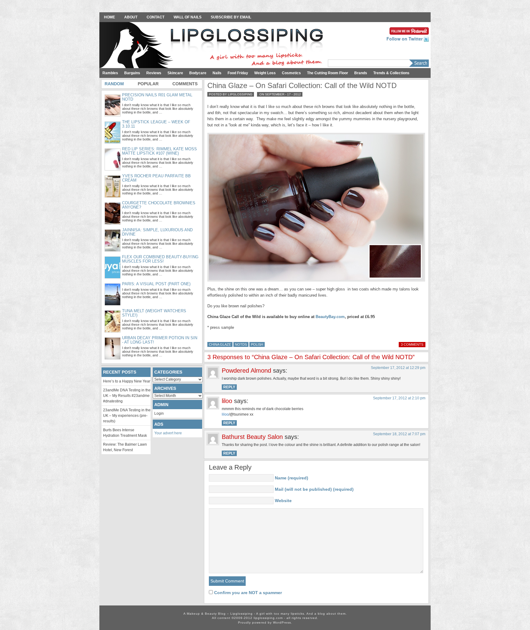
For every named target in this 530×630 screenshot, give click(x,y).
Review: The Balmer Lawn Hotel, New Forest (125, 447)
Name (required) (291, 477)
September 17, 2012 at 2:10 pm (399, 398)
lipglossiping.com (268, 618)
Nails (217, 73)
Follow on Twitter (405, 39)
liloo (225, 414)
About (130, 17)
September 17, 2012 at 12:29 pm (398, 368)
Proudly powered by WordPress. (265, 622)
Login (159, 413)
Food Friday (238, 73)
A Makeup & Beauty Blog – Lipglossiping (212, 45)
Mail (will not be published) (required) (314, 489)
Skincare (175, 73)
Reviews (153, 73)
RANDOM (114, 83)
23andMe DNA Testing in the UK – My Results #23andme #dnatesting (127, 395)
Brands (360, 73)
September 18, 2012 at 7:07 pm (399, 434)
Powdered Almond (246, 370)
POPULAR (148, 83)
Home (109, 17)
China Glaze (220, 344)
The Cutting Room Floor (327, 73)
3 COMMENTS (412, 344)
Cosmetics (291, 73)
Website (283, 500)
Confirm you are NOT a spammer (247, 592)
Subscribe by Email (231, 17)
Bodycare (197, 73)
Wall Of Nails (188, 17)
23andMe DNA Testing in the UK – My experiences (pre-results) (127, 415)
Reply (229, 387)
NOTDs (241, 344)
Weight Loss (265, 73)
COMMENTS (185, 83)
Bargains (132, 73)
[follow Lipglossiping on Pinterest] (409, 30)
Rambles (110, 73)
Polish (257, 344)
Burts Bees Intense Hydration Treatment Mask (125, 433)
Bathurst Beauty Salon (252, 436)
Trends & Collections (391, 73)
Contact (155, 17)
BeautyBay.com (330, 316)
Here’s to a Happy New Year (126, 381)
